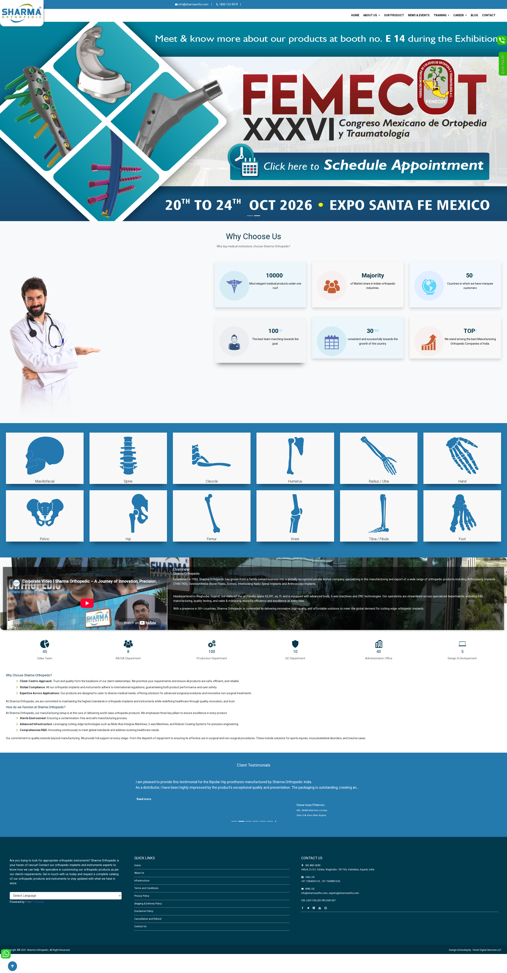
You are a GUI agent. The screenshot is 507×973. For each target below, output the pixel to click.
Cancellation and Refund (147, 924)
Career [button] (458, 15)
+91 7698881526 (330, 886)
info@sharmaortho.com (193, 4)
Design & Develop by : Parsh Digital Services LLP (475, 955)
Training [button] (440, 15)
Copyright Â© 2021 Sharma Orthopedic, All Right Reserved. (38, 955)
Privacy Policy (141, 901)
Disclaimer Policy (143, 916)
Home (355, 15)
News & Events (419, 15)
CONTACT (489, 15)
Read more (144, 799)
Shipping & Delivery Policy (148, 908)
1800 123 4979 (228, 4)
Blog (474, 15)
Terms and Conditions (146, 893)
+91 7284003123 (310, 886)
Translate (38, 907)
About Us (139, 878)
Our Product (394, 15)
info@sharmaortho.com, (314, 898)
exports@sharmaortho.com (344, 898)
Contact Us (140, 931)
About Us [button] (370, 15)
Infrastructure (141, 885)
